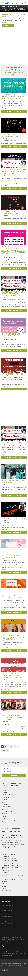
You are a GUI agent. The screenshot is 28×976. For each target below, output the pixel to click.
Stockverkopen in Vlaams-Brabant (10, 865)
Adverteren (4, 920)
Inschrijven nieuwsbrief (6, 910)
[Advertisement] (14, 49)
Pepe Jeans (21, 844)
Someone (15, 837)
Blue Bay (21, 837)
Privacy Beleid (4, 921)
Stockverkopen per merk (12, 835)
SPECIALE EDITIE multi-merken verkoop (11, 556)
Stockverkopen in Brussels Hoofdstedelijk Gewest (14, 875)
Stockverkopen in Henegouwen (9, 868)
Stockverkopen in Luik (7, 872)
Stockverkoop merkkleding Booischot (12, 136)
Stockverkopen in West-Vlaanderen (10, 862)
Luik (13, 939)
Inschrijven (14, 776)
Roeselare (4, 885)
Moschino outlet (8, 25)
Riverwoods (17, 839)
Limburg (3, 937)
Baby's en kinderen (7, 790)
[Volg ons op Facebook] (3, 970)
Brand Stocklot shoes (12, 374)
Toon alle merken (5, 847)
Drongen (4, 888)
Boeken (4, 815)
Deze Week (10, 831)
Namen (10, 939)
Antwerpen (4, 881)
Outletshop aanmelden (6, 907)
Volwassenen (6, 789)
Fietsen (4, 816)
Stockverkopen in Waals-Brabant (10, 867)
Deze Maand (17, 831)
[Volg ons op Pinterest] (7, 970)
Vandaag (3, 831)
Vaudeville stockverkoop (13, 519)
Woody (3, 840)
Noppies (23, 839)
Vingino (3, 846)
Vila (11, 846)
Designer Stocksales (7, 806)
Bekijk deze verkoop (14, 111)
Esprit (8, 842)
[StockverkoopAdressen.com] (14, 2)
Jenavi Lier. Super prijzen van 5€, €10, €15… (13, 481)
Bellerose (3, 842)
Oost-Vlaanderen (11, 935)
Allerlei (3, 802)
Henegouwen (4, 939)
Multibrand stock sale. (12, 442)
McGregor (3, 844)
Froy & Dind (15, 846)
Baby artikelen (5, 797)
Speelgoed (4, 813)
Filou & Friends (10, 844)
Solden (4, 821)
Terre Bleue (11, 839)
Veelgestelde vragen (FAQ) (7, 916)
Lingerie (5, 792)
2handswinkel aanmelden (7, 908)
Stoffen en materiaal (8, 794)
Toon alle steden (6, 890)
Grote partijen (5, 804)
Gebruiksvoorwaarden (6, 923)
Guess (3, 839)
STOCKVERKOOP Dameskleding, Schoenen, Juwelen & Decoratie (13, 96)
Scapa (21, 840)
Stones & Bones (9, 840)
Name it (12, 842)
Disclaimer (3, 925)
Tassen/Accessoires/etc (7, 801)
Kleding (4, 787)
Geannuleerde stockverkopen (9, 820)
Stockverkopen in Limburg (8, 863)
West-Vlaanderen (20, 935)
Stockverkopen (11, 880)
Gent (3, 883)
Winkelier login (4, 927)
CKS (6, 839)
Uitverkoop (4, 818)
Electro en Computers (7, 811)
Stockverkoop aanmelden (7, 905)
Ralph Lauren (18, 842)
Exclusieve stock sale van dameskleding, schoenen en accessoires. (14, 171)
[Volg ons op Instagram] (5, 970)
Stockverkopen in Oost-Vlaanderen (10, 860)
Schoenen (4, 799)
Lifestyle (4, 808)
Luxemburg (17, 939)
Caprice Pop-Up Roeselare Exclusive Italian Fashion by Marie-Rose (13, 637)
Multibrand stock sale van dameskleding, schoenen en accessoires (13, 294)
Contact (3, 918)
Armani (7, 846)
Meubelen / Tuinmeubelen (8, 809)
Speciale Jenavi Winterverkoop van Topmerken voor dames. (12, 675)
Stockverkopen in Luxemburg (9, 874)
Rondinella (16, 840)
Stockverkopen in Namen (8, 870)
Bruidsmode (6, 795)
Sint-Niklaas (5, 886)
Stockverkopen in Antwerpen (9, 858)
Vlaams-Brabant (10, 937)
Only (16, 844)
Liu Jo (10, 837)
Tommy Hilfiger (5, 837)
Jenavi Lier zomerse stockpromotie (10, 335)
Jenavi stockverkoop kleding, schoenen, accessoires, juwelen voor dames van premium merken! (13, 250)
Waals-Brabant (17, 937)
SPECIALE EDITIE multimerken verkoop (11, 596)
